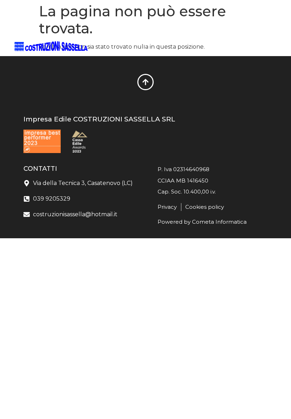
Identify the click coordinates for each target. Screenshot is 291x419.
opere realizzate (213, 43)
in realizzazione (110, 43)
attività (105, 51)
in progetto (161, 43)
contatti (141, 51)
